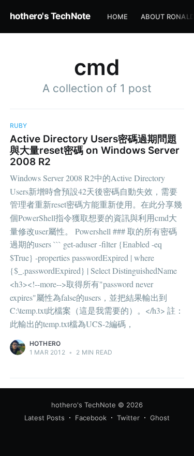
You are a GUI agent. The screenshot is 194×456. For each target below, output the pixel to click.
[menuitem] (118, 16)
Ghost (160, 418)
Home (117, 16)
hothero (45, 343)
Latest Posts (44, 418)
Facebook (91, 418)
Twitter (128, 418)
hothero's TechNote (50, 16)
